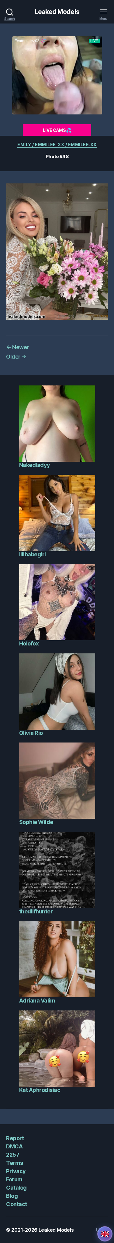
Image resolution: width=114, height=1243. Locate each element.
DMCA (14, 1146)
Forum (14, 1179)
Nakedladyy (34, 465)
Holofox (29, 643)
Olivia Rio (31, 733)
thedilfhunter (36, 911)
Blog (12, 1196)
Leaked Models (57, 12)
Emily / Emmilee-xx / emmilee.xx (57, 144)
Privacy (16, 1171)
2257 (12, 1154)
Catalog (16, 1187)
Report (15, 1138)
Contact (16, 1204)
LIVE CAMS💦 (57, 130)
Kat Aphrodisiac (39, 1090)
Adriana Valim (37, 1000)
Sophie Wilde (36, 822)
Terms (14, 1163)
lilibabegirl (32, 554)
